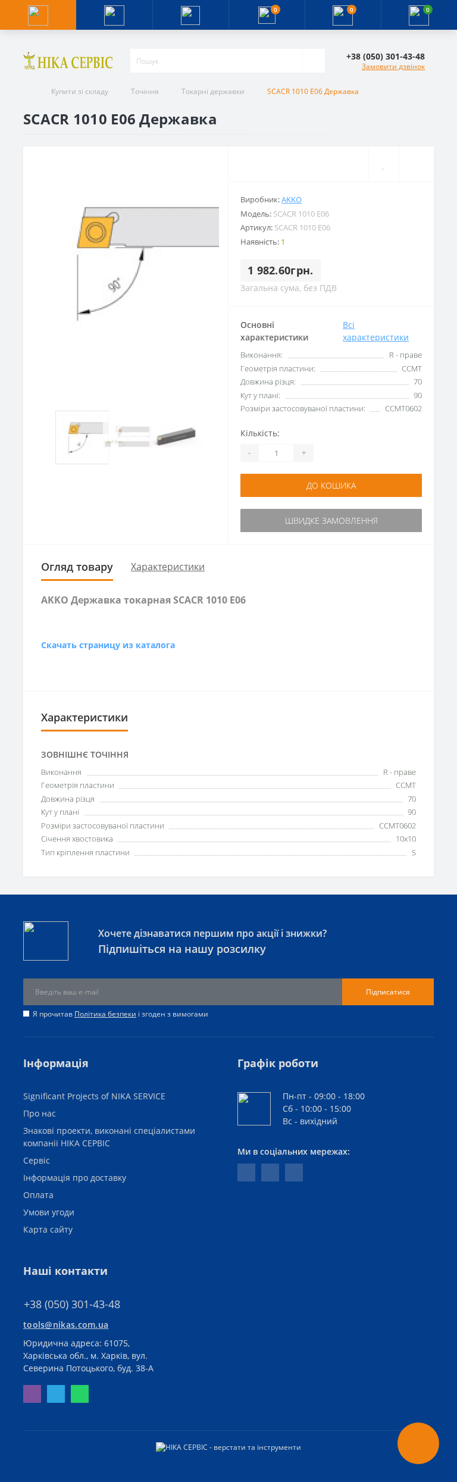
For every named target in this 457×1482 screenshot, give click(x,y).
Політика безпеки (105, 1014)
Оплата (38, 1194)
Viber (32, 1394)
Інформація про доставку (74, 1177)
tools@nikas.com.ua (65, 1324)
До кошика (331, 485)
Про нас (39, 1113)
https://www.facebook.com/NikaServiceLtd (246, 1172)
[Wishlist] (383, 164)
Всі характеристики (376, 331)
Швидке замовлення (331, 520)
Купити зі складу (79, 91)
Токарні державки (213, 91)
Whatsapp (80, 1394)
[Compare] (416, 164)
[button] (190, 15)
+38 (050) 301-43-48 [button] (72, 1304)
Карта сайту (48, 1229)
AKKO (291, 199)
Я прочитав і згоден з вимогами (120, 1014)
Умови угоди (48, 1212)
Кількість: (260, 433)
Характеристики (168, 566)
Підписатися (388, 992)
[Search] (313, 61)
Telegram (56, 1394)
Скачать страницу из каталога (108, 645)
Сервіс (36, 1160)
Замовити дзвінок (393, 66)
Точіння (145, 91)
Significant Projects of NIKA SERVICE (94, 1096)
